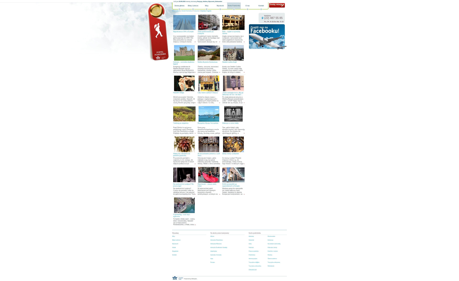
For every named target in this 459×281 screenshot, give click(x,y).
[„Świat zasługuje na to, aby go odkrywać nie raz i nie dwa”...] (233, 83)
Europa (212, 262)
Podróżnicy (252, 255)
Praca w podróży (254, 251)
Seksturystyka (253, 258)
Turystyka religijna (254, 262)
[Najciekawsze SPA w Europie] (184, 22)
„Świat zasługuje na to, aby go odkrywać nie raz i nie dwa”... (232, 93)
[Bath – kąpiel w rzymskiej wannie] (233, 22)
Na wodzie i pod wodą (274, 243)
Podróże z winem (273, 251)
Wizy (206, 6)
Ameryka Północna (215, 243)
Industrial (196, 11)
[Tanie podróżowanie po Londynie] (209, 22)
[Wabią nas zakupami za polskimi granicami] (184, 144)
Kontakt (261, 6)
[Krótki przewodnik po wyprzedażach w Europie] (233, 175)
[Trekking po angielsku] (184, 114)
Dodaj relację (276, 4)
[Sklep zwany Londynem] (233, 144)
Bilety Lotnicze (193, 6)
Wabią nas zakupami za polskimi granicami (181, 154)
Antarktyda (213, 251)
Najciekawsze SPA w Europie (183, 31)
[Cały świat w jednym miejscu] (209, 83)
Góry (250, 243)
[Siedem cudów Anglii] (233, 53)
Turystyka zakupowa (274, 262)
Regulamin (175, 251)
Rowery (270, 255)
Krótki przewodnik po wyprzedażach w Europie (231, 185)
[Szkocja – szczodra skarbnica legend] (184, 53)
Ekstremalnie (271, 236)
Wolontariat (271, 266)
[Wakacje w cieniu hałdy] (233, 114)
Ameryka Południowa (216, 240)
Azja (211, 258)
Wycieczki (220, 6)
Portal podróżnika (158, 31)
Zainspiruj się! (253, 269)
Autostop (251, 236)
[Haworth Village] (184, 83)
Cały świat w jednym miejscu (208, 93)
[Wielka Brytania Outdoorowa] (209, 53)
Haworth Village (178, 93)
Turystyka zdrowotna (255, 266)
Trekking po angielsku (180, 123)
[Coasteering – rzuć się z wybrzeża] (184, 205)
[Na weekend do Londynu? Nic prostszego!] (184, 175)
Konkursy (270, 240)
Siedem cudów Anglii (229, 62)
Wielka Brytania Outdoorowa (207, 62)
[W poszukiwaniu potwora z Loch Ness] (209, 144)
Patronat (251, 247)
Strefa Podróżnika (234, 6)
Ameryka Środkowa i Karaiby (218, 247)
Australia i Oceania (215, 255)
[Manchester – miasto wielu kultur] (209, 175)
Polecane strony (272, 247)
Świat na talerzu (272, 258)
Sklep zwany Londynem (230, 153)
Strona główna (179, 6)
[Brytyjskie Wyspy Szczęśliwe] (209, 114)
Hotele (174, 247)
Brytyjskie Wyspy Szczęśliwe (208, 123)
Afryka (212, 236)
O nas (248, 6)
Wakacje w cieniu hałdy (230, 123)
